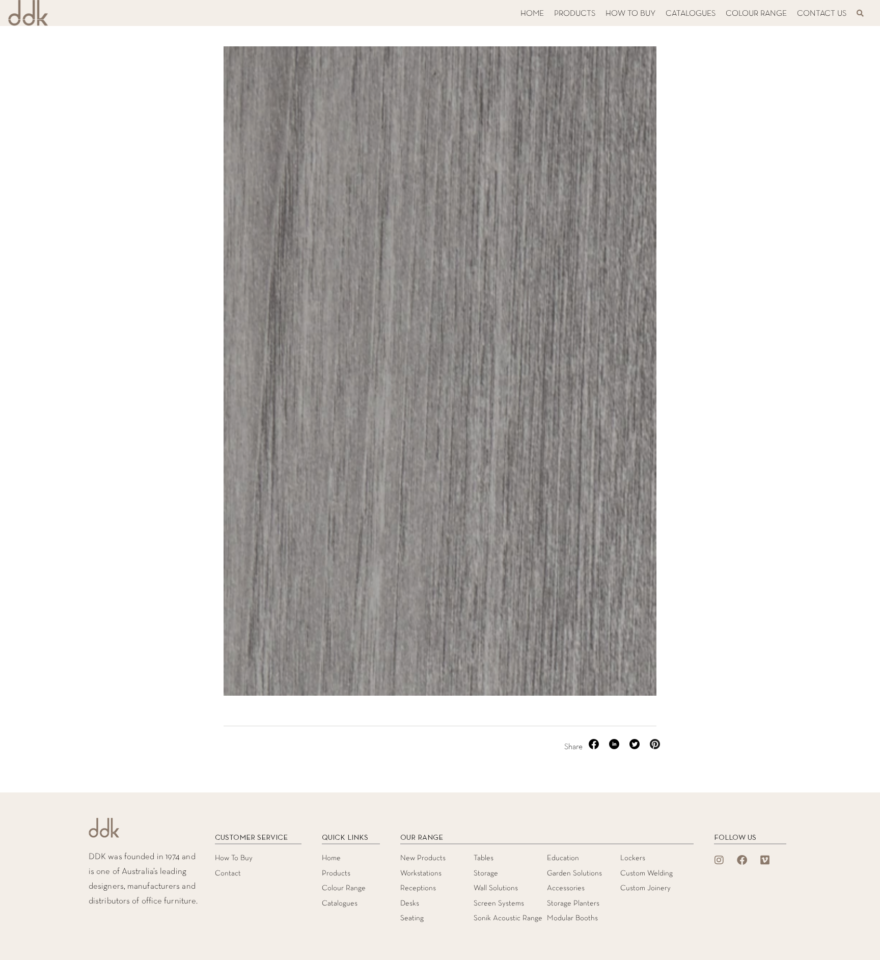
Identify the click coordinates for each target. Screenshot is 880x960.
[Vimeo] (765, 860)
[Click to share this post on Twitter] (635, 747)
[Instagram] (719, 860)
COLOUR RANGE (756, 13)
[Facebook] (742, 860)
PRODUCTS (574, 13)
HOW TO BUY (630, 13)
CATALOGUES (691, 13)
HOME (532, 13)
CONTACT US (821, 13)
